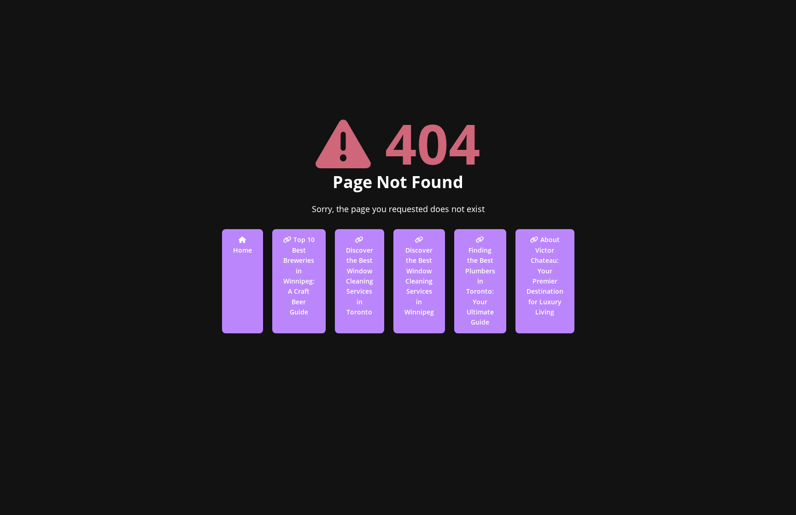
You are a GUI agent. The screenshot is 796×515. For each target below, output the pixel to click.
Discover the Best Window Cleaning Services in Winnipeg (419, 281)
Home (242, 250)
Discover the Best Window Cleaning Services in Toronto (359, 281)
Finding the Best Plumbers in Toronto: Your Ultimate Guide (480, 286)
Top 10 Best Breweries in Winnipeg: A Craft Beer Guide (299, 275)
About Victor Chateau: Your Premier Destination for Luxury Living (545, 275)
